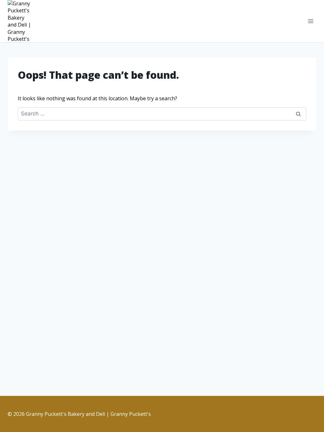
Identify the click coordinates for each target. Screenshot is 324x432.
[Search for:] (162, 113)
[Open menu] (310, 21)
